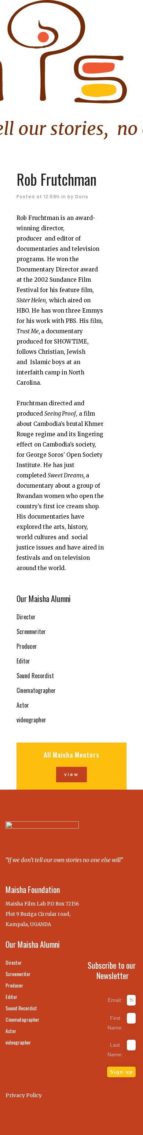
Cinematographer (36, 690)
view (71, 774)
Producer (26, 646)
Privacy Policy (24, 1095)
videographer (31, 719)
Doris (81, 196)
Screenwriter (31, 631)
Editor (23, 661)
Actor (22, 705)
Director (26, 616)
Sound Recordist (35, 675)
